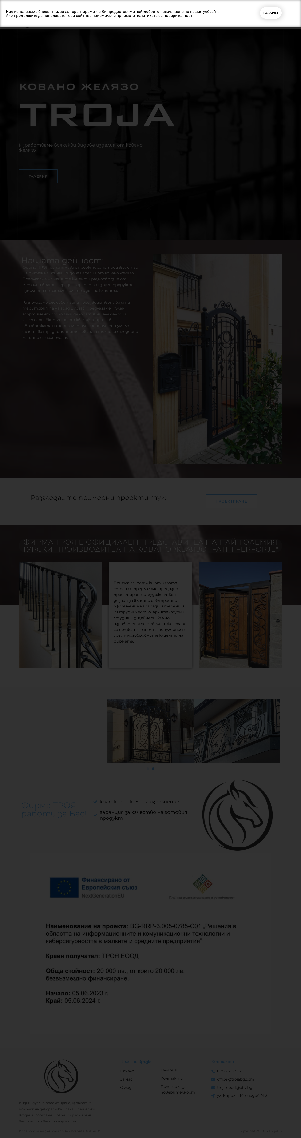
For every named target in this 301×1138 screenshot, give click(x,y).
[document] (150, 569)
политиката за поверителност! (164, 15)
